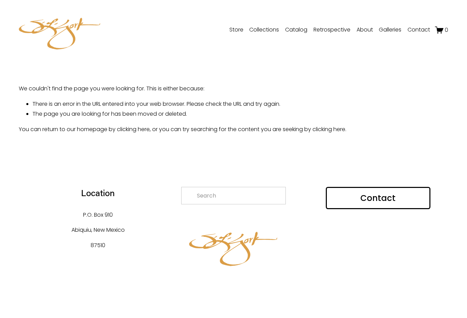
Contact (419, 30)
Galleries (390, 30)
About (365, 30)
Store (236, 30)
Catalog (296, 30)
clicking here (133, 129)
